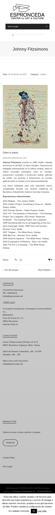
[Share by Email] (20, 260)
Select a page (13, 27)
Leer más (42, 511)
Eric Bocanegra (11, 270)
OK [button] (34, 511)
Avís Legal (7, 466)
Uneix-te (10, 442)
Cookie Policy (9, 457)
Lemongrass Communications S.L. (24, 491)
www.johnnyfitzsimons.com (15, 158)
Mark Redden (44, 270)
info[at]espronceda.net (13, 296)
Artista (43, 74)
